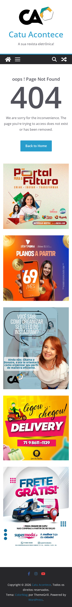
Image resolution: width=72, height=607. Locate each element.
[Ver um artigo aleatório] (64, 59)
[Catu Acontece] (8, 59)
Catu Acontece (36, 34)
